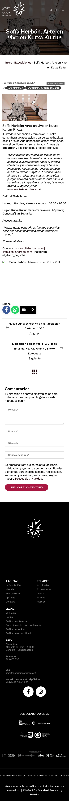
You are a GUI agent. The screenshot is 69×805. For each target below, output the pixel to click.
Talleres (41, 597)
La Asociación (13, 585)
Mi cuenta (11, 613)
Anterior (34, 328)
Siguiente (34, 351)
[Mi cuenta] (51, 9)
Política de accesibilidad (18, 633)
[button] (24, 310)
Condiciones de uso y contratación (24, 625)
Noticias (41, 601)
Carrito (9, 617)
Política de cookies (16, 629)
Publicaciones (13, 593)
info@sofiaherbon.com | (18, 251)
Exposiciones (22, 62)
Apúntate (10, 597)
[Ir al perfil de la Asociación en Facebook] (28, 691)
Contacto (10, 601)
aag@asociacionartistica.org (21, 673)
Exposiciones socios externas (43, 88)
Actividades (43, 585)
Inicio (8, 62)
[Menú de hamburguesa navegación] (64, 9)
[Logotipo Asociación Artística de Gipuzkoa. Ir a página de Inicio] (19, 9)
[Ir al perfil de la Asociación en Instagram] (40, 691)
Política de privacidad (28, 478)
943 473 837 (12, 659)
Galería (40, 593)
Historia (10, 589)
